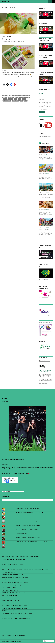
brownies (27, 95)
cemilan (5, 97)
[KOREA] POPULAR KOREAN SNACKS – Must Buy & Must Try (16, 618)
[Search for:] (27, 499)
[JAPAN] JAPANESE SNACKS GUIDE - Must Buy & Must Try (29, 508)
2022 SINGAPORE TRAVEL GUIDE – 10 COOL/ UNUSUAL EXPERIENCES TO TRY (20, 556)
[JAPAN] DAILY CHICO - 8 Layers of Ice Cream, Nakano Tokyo (29, 545)
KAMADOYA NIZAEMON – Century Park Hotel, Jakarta (14, 605)
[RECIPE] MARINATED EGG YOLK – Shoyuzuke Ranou (14, 574)
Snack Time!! (9, 38)
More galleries (43, 240)
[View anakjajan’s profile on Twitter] (41, 93)
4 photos (47, 227)
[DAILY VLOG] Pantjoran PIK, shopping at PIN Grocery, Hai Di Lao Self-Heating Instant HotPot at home (25, 569)
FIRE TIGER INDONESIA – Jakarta (10, 590)
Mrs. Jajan (14, 41)
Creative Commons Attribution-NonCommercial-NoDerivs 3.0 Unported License (45, 371)
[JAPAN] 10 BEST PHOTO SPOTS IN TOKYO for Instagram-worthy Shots (32, 541)
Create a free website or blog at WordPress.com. (11, 641)
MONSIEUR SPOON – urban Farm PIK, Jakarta (12, 564)
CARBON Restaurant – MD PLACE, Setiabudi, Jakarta (14, 559)
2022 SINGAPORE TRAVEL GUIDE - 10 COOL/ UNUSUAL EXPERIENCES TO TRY (34, 521)
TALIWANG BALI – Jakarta (8, 610)
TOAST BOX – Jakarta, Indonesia (9, 595)
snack (25, 100)
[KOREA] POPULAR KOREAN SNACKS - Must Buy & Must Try (30, 512)
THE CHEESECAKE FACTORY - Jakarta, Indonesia (27, 529)
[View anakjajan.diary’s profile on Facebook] (39, 93)
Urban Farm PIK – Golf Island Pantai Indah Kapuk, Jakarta (15, 562)
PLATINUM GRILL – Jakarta (8, 572)
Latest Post (45, 143)
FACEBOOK (5, 624)
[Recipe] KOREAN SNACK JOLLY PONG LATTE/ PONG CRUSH (16, 580)
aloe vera (5, 95)
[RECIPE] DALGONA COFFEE (8, 603)
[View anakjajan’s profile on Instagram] (42, 93)
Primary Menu (53, 1)
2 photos (47, 154)
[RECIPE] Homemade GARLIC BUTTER (11, 567)
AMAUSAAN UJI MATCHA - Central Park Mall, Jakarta (28, 537)
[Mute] (50, 17)
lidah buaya (15, 100)
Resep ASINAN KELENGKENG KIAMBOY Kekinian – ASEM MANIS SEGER (18, 597)
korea (24, 99)
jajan (15, 99)
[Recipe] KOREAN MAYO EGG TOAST (10, 600)
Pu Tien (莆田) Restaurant (21, 533)
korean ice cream (7, 100)
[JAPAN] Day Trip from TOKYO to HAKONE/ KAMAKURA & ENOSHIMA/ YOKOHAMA (21, 615)
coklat (17, 97)
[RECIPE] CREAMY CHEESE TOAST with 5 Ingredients (14, 592)
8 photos (47, 209)
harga (4, 99)
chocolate (11, 97)
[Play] (40, 17)
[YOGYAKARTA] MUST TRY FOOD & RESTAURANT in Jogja (29, 517)
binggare (16, 95)
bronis (21, 95)
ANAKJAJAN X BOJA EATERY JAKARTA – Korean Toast (15, 577)
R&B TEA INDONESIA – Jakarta (9, 587)
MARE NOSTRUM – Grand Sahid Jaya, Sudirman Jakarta (14, 608)
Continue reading (14, 77)
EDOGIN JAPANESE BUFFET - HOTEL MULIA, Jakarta (28, 525)
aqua (11, 95)
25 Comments (22, 41)
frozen (27, 97)
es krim (22, 97)
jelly (20, 99)
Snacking (9, 36)
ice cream (10, 99)
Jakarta (4, 36)
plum (21, 100)
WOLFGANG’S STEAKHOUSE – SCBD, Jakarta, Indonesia (15, 582)
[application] (46, 15)
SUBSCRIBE (41, 99)
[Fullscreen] (51, 17)
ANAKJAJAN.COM (7, 1)
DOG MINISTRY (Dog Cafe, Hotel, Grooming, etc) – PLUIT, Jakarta (17, 613)
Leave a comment (46, 197)
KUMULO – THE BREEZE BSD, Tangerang (11, 585)
